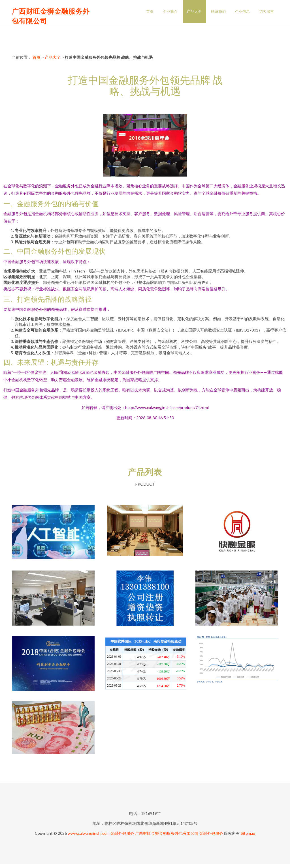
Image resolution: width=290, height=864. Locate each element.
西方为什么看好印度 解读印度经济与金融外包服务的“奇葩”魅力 (237, 599)
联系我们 (218, 11)
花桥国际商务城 (145, 534)
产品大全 (194, 11)
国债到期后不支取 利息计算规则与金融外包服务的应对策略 (53, 730)
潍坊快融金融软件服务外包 (236, 534)
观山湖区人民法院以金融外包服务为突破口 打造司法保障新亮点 (53, 599)
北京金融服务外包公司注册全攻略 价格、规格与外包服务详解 (145, 599)
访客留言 (266, 11)
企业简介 (170, 11)
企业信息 (242, 11)
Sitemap (248, 833)
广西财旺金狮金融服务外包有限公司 (167, 833)
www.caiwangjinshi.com (89, 833)
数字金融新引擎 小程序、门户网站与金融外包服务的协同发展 (53, 534)
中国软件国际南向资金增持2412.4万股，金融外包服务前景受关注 (145, 664)
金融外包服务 (122, 833)
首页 (149, 11)
